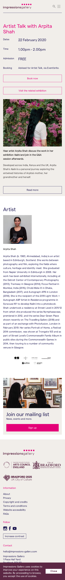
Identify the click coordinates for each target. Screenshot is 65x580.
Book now (32, 78)
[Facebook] (10, 528)
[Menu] (59, 6)
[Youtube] (15, 528)
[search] (54, 6)
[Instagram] (5, 528)
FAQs (6, 513)
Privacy (7, 497)
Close (53, 571)
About (6, 493)
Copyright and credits (15, 501)
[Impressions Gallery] (17, 6)
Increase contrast (14, 536)
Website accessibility (14, 509)
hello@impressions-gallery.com (20, 551)
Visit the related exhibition (32, 90)
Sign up (32, 427)
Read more (32, 189)
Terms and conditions (15, 505)
